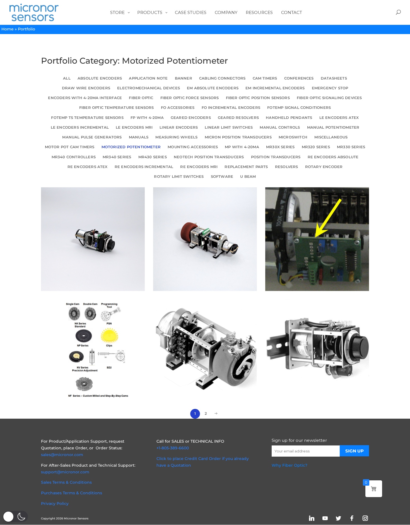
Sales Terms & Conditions (66, 482)
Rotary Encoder (324, 167)
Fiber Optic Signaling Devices (329, 98)
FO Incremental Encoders (231, 108)
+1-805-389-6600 (172, 447)
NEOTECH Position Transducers (209, 157)
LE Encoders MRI (134, 127)
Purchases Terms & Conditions (71, 492)
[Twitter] (338, 518)
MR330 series (351, 147)
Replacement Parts (246, 167)
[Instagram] (365, 518)
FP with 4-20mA (147, 118)
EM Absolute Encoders (212, 88)
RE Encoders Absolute (333, 157)
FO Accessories (178, 108)
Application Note (148, 78)
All (67, 78)
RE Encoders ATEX (87, 167)
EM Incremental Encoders (275, 88)
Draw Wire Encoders (86, 88)
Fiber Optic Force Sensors (189, 98)
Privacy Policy (55, 503)
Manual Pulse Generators (92, 137)
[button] (15, 516)
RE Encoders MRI (199, 167)
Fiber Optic (141, 98)
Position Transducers (276, 157)
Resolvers (286, 167)
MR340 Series (117, 157)
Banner (183, 78)
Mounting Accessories (193, 147)
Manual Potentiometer (333, 127)
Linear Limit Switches (229, 127)
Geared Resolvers (238, 118)
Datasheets (334, 78)
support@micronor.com (65, 471)
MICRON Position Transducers (238, 137)
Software (222, 176)
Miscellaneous (331, 137)
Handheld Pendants (289, 118)
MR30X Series (280, 147)
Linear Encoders (179, 127)
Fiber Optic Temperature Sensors (116, 108)
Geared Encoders (191, 118)
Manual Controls (280, 127)
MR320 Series (316, 147)
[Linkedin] (311, 518)
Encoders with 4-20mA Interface (85, 98)
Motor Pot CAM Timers (70, 147)
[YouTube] (325, 518)
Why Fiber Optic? (289, 465)
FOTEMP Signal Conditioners (299, 108)
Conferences (299, 78)
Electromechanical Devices (148, 88)
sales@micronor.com (62, 454)
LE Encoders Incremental (80, 127)
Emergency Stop (330, 88)
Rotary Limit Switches (179, 176)
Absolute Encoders (100, 78)
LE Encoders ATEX (339, 118)
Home (7, 29)
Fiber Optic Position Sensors (258, 98)
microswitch (293, 137)
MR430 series (152, 157)
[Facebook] (351, 518)
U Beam (248, 176)
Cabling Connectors (222, 78)
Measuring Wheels (176, 137)
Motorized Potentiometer (131, 147)
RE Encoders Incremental (144, 167)
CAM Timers (265, 78)
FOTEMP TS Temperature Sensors (87, 118)
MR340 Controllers (74, 157)
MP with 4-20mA (242, 147)
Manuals (138, 137)
